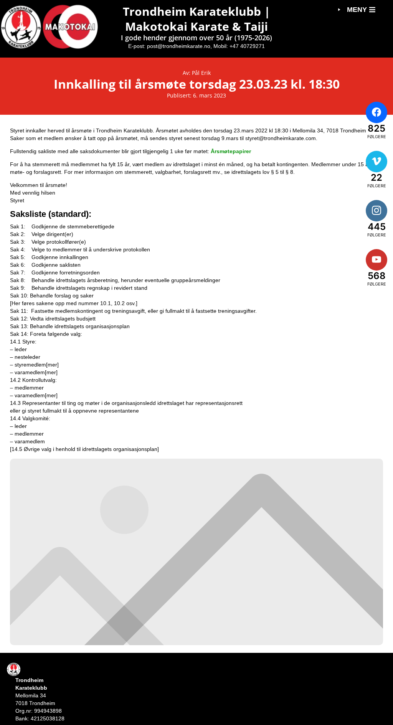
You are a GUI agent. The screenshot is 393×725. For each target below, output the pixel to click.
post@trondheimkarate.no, (179, 46)
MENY (357, 9)
